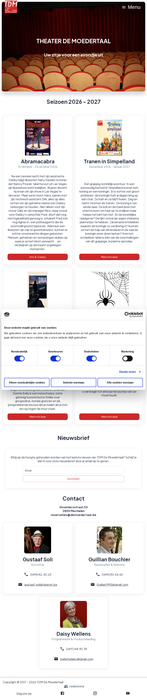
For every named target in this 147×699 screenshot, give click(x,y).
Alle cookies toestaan (120, 382)
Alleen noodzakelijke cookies (27, 382)
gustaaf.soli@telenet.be (40, 584)
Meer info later (109, 257)
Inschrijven (73, 478)
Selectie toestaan (73, 382)
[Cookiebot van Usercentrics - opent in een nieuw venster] (127, 314)
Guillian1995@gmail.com (112, 584)
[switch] (55, 358)
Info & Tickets (38, 257)
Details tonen (127, 371)
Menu (134, 7)
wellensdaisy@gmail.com (76, 659)
